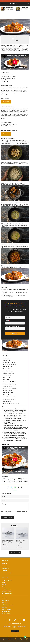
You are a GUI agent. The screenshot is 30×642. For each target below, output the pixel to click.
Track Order (5, 600)
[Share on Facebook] (8, 487)
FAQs (3, 586)
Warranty (4, 607)
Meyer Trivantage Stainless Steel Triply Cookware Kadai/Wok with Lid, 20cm (8, 541)
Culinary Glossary (6, 591)
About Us (4, 563)
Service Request (6, 613)
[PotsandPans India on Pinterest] (19, 620)
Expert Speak (5, 568)
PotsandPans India (13, 636)
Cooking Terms (6, 589)
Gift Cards (5, 602)
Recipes (4, 584)
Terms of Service (6, 609)
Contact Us (5, 566)
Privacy (19, 636)
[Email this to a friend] (22, 487)
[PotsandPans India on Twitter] (15, 620)
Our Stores (5, 570)
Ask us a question (7, 593)
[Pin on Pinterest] (18, 487)
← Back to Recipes (15, 552)
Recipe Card (5, 81)
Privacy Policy (6, 611)
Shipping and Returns (8, 604)
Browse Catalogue (7, 572)
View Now (6, 101)
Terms (22, 636)
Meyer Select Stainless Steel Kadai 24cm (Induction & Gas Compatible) (20, 542)
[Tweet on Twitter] (11, 487)
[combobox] (25, 3)
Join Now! (15, 631)
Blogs (3, 582)
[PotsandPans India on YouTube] (24, 620)
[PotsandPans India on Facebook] (6, 620)
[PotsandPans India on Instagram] (10, 620)
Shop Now (6, 133)
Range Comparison (7, 580)
